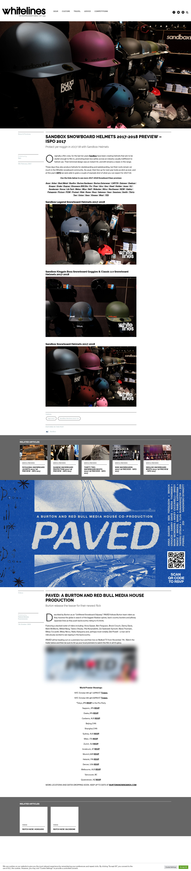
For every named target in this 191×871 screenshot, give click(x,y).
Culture (66, 11)
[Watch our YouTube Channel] (178, 12)
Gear (55, 11)
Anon (48, 183)
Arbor (54, 183)
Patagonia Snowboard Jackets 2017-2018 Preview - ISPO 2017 (33, 460)
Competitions (101, 11)
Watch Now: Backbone (64, 820)
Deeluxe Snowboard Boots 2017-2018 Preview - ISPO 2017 (157, 460)
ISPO (58, 173)
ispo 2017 (51, 418)
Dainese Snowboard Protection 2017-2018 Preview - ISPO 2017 (64, 460)
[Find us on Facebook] (174, 12)
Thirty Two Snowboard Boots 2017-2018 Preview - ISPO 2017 (95, 461)
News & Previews (24, 134)
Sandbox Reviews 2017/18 (69, 418)
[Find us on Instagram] (183, 12)
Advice (87, 11)
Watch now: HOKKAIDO (33, 820)
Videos (20, 593)
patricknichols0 (23, 618)
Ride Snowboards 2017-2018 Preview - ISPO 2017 (126, 460)
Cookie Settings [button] (171, 867)
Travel (77, 11)
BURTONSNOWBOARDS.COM (122, 785)
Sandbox (93, 156)
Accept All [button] (183, 867)
